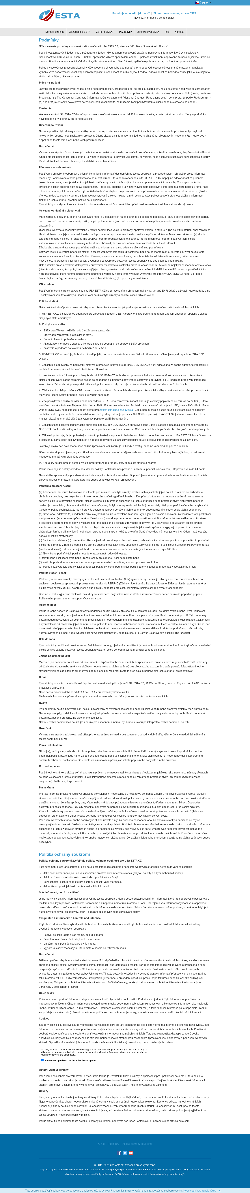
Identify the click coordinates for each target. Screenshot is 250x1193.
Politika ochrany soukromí (137, 1143)
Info (167, 31)
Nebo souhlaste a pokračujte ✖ (202, 1190)
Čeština (204, 3)
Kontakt (179, 31)
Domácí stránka (54, 31)
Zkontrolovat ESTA (148, 31)
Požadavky (125, 31)
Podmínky (113, 1143)
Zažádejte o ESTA (79, 31)
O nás (101, 1143)
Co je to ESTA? (104, 31)
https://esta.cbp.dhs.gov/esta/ (117, 409)
